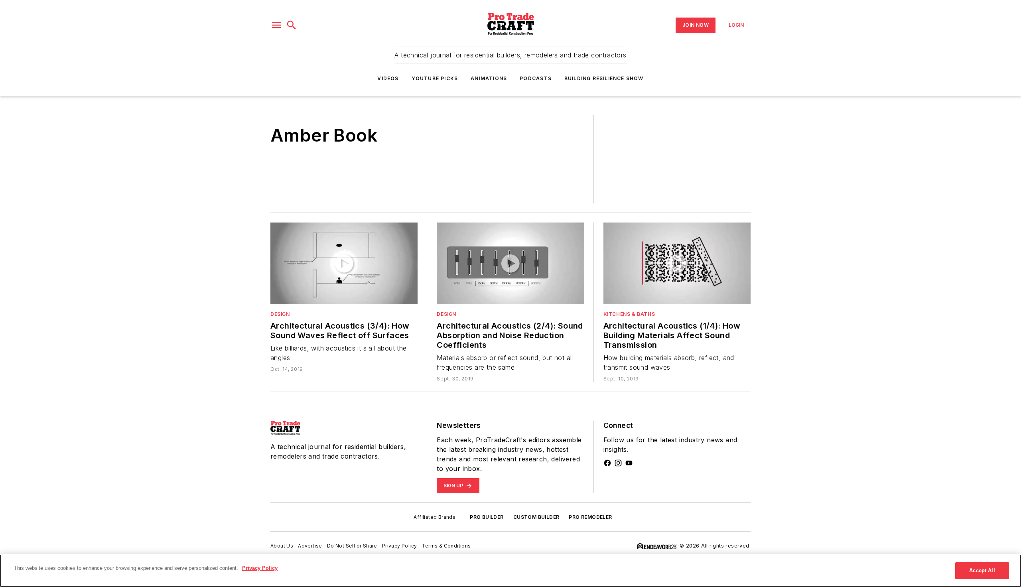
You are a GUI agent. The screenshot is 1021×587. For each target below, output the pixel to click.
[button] (276, 25)
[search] (292, 25)
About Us (281, 546)
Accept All (982, 570)
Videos (387, 78)
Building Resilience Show (604, 78)
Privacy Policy (399, 546)
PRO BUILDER (486, 517)
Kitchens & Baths (629, 314)
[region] (510, 570)
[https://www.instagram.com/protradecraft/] (618, 463)
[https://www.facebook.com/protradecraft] (607, 463)
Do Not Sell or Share (352, 546)
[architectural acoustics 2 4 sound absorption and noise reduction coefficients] (510, 263)
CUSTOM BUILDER (536, 517)
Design (280, 314)
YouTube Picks (435, 78)
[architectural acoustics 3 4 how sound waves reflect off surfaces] (344, 263)
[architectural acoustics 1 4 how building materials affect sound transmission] (677, 263)
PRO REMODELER (590, 517)
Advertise (310, 546)
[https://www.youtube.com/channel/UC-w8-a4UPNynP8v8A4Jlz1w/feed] (629, 463)
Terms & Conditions (446, 546)
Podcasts (536, 78)
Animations (489, 78)
